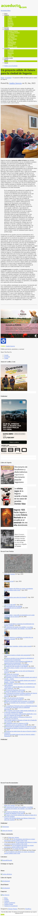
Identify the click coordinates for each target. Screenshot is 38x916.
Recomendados (12, 61)
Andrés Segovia (15, 83)
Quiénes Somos (8, 904)
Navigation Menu (6, 10)
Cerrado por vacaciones (10, 675)
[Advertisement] (19, 761)
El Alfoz (10, 20)
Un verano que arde (9, 604)
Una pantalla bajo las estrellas (12, 607)
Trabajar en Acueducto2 (11, 906)
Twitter (6, 358)
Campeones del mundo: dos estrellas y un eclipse (17, 628)
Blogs (6, 898)
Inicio (5, 13)
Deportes (10, 21)
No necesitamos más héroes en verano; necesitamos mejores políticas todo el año (18, 589)
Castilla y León (12, 16)
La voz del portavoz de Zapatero (13, 699)
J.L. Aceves (11, 34)
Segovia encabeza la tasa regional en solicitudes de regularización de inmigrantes (18, 662)
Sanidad (10, 26)
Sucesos (6, 28)
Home (2, 77)
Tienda (6, 63)
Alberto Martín (12, 42)
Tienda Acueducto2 (9, 902)
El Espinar (11, 50)
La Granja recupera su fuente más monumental (17, 655)
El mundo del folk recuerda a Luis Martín (15, 666)
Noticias (6, 15)
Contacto (6, 901)
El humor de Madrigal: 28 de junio (14, 691)
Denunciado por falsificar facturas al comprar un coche (19, 728)
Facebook (7, 356)
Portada (6, 899)
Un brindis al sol (8, 581)
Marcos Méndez (12, 39)
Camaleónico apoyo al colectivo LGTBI (15, 725)
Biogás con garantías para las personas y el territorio (18, 702)
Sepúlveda (11, 56)
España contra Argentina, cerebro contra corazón (17, 646)
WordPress (28, 909)
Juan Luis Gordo (12, 47)
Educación (11, 24)
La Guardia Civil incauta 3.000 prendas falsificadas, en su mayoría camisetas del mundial (20, 714)
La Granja (10, 51)
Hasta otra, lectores (9, 574)
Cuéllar (10, 55)
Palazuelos (11, 53)
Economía (10, 23)
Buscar (6, 59)
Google (6, 355)
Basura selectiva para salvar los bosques (15, 597)
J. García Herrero (12, 36)
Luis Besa (10, 40)
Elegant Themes (12, 909)
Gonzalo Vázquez (13, 31)
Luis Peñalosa (12, 43)
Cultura (10, 18)
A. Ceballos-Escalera (14, 32)
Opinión (6, 29)
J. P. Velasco (11, 37)
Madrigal (10, 45)
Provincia (7, 48)
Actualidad (8, 77)
